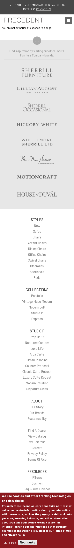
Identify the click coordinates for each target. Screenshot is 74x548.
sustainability (37, 418)
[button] (68, 20)
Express (37, 318)
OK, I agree (9, 542)
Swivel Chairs (37, 260)
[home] (22, 20)
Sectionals (37, 271)
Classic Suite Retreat (37, 371)
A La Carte (37, 354)
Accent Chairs (37, 243)
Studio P (37, 313)
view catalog (37, 436)
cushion (37, 483)
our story (37, 407)
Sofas (37, 231)
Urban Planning (37, 360)
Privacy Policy (16, 534)
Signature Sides (37, 389)
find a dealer (37, 430)
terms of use (37, 459)
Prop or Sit (37, 337)
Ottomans (37, 266)
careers (37, 447)
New (37, 225)
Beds (37, 277)
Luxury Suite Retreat (37, 377)
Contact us (43, 9)
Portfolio (37, 295)
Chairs (37, 237)
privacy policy (37, 453)
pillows (37, 477)
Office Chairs (37, 254)
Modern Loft (37, 307)
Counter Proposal (37, 365)
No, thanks (27, 542)
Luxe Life (37, 348)
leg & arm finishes (37, 489)
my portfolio (37, 442)
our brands (37, 412)
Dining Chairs (37, 248)
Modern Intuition (37, 383)
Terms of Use (62, 530)
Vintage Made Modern (37, 301)
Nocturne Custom (37, 342)
